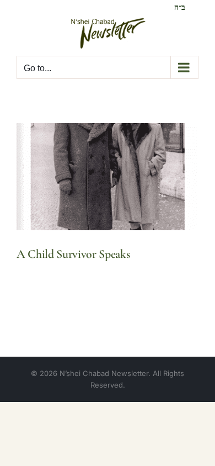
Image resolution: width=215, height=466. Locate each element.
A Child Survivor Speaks (73, 254)
